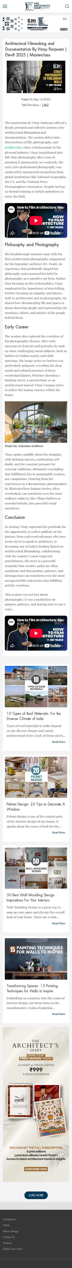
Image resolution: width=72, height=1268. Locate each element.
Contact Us (9, 1237)
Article (6, 1225)
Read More (58, 742)
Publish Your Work (12, 1249)
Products (7, 1243)
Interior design (10, 1231)
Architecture (9, 1219)
